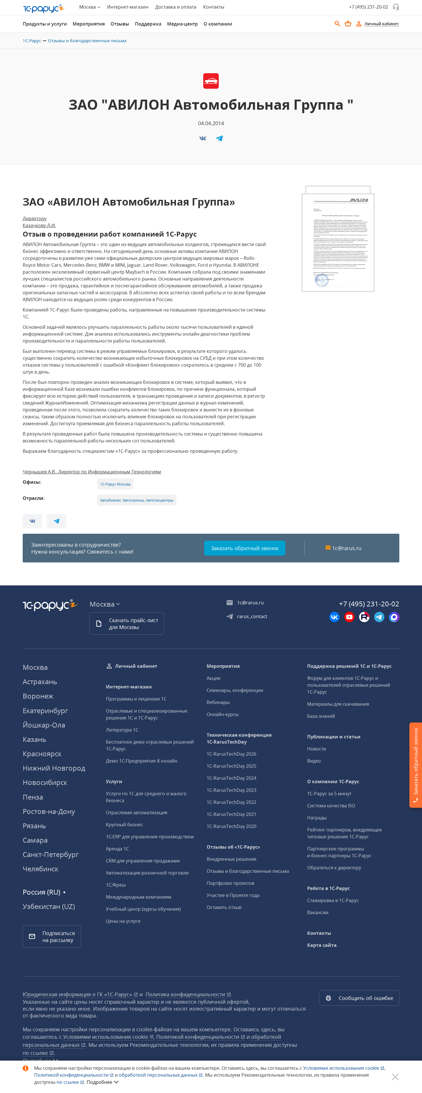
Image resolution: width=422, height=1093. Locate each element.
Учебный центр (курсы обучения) (143, 909)
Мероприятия (89, 24)
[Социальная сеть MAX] (394, 617)
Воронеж (38, 696)
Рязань (34, 825)
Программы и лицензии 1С (136, 699)
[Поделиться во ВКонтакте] (203, 140)
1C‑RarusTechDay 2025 (231, 766)
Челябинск (40, 868)
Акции (213, 678)
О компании (218, 24)
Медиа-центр (182, 24)
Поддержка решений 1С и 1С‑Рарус (349, 666)
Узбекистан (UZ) (49, 906)
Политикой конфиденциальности (72, 1075)
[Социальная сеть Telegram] (379, 617)
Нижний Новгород (54, 768)
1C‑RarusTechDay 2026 (231, 754)
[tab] (45, 23)
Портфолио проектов (230, 883)
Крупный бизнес (124, 824)
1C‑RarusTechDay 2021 (231, 814)
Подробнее (99, 1082)
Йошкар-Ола (44, 725)
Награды (317, 818)
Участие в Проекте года (233, 895)
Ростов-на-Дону (49, 811)
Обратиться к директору (334, 867)
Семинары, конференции (235, 690)
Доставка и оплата (175, 7)
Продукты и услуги (45, 24)
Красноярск (42, 753)
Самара (35, 840)
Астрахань (40, 681)
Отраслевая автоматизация (136, 812)
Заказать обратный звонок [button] (244, 548)
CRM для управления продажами (143, 861)
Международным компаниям (138, 897)
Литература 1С (122, 730)
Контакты (213, 7)
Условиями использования (344, 1068)
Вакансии (317, 912)
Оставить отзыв (224, 907)
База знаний (321, 716)
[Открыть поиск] (337, 23)
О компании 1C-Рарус (333, 781)
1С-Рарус (32, 40)
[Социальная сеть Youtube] (349, 617)
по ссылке (36, 1052)
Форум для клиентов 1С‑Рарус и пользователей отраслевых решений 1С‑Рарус (348, 685)
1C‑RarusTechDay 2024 (231, 778)
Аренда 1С (117, 849)
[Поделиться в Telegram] (219, 140)
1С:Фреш (116, 885)
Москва (35, 667)
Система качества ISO (331, 805)
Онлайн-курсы (223, 714)
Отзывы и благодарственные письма (87, 40)
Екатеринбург (45, 710)
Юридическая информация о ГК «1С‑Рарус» (78, 994)
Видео (314, 761)
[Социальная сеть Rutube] (364, 617)
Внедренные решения (231, 859)
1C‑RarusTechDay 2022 (231, 802)
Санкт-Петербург (51, 854)
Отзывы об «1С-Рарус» (233, 847)
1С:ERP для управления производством (150, 836)
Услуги (114, 781)
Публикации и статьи (334, 737)
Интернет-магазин (127, 7)
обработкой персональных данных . (162, 1075)
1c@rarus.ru (346, 548)
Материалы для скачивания (338, 704)
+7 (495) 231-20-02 (368, 7)
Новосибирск (45, 782)
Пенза (33, 797)
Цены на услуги (123, 921)
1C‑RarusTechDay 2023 (231, 790)
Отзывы (120, 24)
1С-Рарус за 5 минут (329, 793)
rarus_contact (252, 616)
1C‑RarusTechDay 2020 (231, 826)
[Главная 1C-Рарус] (44, 8)
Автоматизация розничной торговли (147, 873)
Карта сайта (322, 945)
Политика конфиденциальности (186, 994)
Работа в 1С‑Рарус (328, 888)
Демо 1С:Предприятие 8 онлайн (141, 761)
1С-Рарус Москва (115, 484)
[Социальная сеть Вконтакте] (334, 617)
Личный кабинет (136, 666)
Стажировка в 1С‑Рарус (333, 900)
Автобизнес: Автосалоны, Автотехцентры (136, 500)
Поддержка (148, 24)
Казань (34, 739)
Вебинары (218, 702)
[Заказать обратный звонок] (395, 6)
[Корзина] (347, 23)
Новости (316, 749)
